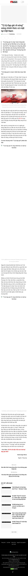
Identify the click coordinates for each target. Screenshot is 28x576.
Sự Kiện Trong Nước (6, 487)
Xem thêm (14, 532)
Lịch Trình (14, 544)
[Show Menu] (1, 2)
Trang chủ (3, 542)
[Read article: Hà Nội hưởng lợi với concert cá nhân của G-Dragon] (6, 507)
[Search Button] (26, 2)
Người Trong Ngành (21, 542)
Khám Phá (13, 542)
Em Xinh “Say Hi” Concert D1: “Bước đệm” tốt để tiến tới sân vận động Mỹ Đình (19, 497)
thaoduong (11, 34)
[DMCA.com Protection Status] (14, 568)
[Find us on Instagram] (14, 572)
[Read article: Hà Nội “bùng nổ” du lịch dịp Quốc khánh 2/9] (6, 524)
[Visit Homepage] (14, 2)
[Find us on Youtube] (16, 572)
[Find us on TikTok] (12, 572)
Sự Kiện (8, 542)
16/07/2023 (18, 34)
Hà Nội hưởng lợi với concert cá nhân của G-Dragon (18, 506)
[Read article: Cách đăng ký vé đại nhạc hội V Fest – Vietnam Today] (6, 490)
